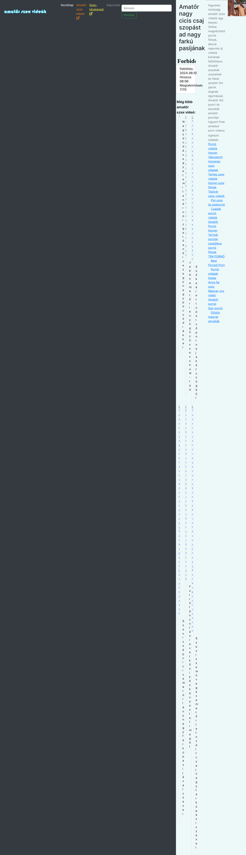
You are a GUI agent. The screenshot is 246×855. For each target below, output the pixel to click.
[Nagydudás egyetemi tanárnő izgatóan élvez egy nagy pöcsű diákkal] (179, 234)
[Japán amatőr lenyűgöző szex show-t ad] (185, 256)
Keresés (129, 15)
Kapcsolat (113, 5)
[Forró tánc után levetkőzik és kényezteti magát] (185, 578)
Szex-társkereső (96, 7)
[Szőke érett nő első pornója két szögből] (192, 260)
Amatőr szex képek (81, 9)
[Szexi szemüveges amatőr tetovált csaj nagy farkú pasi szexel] (192, 629)
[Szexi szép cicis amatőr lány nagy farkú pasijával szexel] (179, 612)
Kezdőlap (67, 5)
